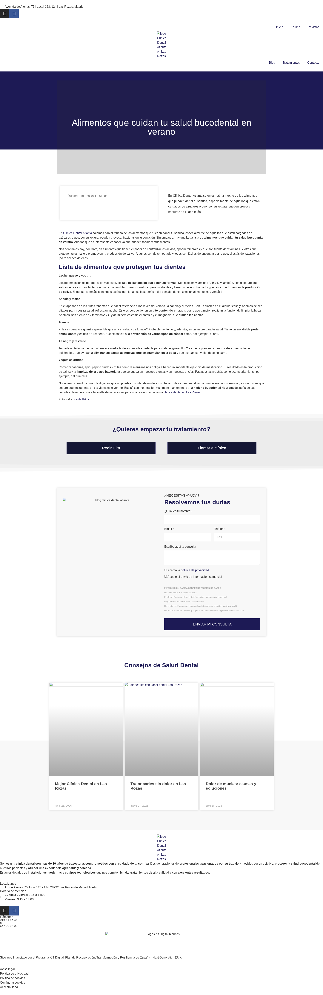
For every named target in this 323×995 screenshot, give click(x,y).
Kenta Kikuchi (83, 399)
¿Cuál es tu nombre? (178, 511)
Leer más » (62, 797)
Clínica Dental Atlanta (77, 233)
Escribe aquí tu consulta (180, 546)
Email (168, 528)
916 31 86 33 (8, 919)
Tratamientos (291, 62)
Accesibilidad (9, 987)
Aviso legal (7, 969)
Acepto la (188, 570)
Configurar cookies (12, 982)
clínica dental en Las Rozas (182, 392)
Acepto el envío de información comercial (194, 576)
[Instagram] (4, 13)
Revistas (313, 27)
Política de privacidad (14, 973)
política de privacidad (195, 570)
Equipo (295, 27)
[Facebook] (14, 13)
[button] (148, 196)
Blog (272, 62)
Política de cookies (12, 978)
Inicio (279, 27)
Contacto (313, 62)
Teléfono (219, 528)
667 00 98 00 (8, 925)
